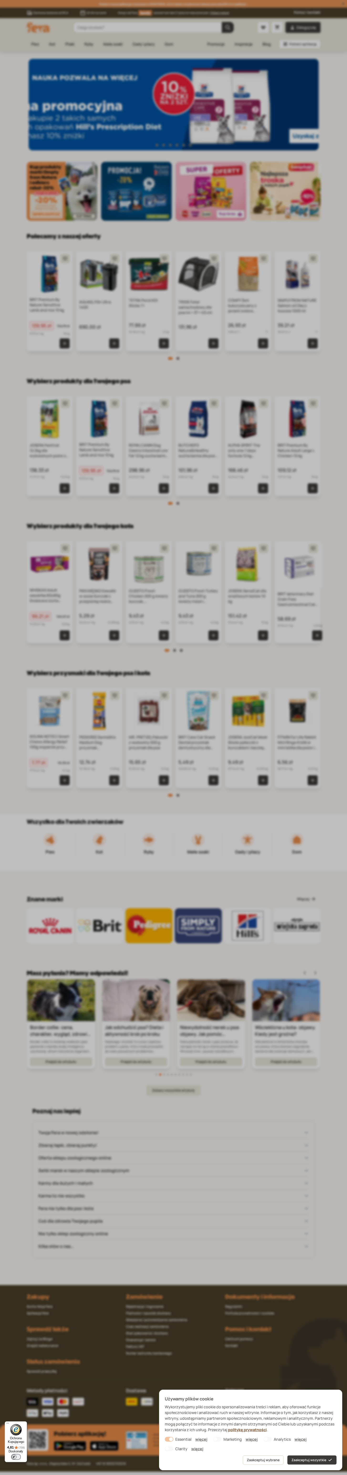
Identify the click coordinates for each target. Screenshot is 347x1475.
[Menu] (7, 1424)
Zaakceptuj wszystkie (308, 1460)
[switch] (16, 1457)
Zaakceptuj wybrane (263, 1460)
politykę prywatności (247, 1429)
